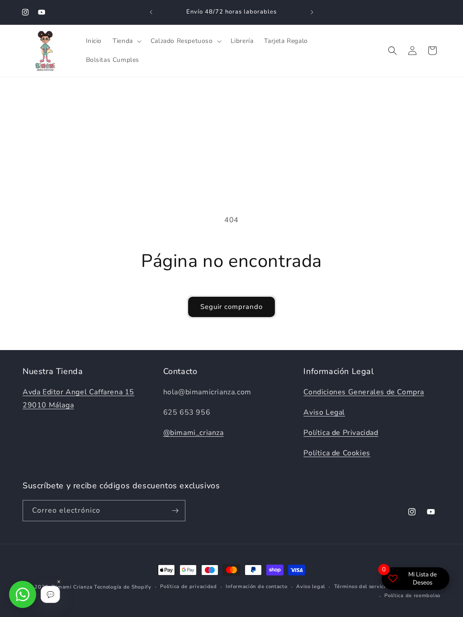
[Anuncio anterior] (151, 12)
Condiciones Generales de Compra (363, 392)
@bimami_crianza (193, 433)
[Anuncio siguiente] (312, 12)
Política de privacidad (188, 586)
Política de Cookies (336, 453)
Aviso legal (310, 586)
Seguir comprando (231, 306)
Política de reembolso (412, 595)
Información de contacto (256, 586)
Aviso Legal (324, 412)
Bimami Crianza (72, 587)
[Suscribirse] (175, 510)
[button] (126, 41)
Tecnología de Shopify (122, 587)
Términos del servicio (361, 586)
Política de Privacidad (340, 433)
